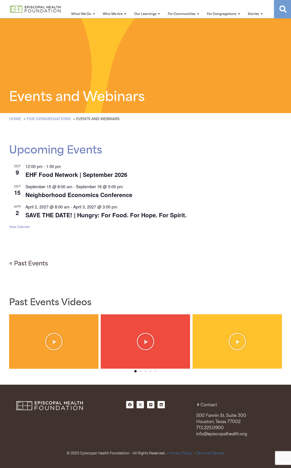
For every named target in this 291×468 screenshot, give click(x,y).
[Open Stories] (261, 14)
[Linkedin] (161, 404)
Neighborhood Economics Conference (78, 195)
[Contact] (198, 404)
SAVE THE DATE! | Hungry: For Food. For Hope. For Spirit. (106, 215)
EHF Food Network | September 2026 (76, 174)
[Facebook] (129, 404)
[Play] (53, 341)
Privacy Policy (180, 453)
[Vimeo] (150, 404)
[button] (135, 371)
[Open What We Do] (93, 14)
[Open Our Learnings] (159, 14)
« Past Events (28, 264)
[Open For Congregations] (239, 14)
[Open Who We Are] (125, 14)
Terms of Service (210, 453)
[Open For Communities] (198, 14)
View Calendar (19, 226)
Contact (209, 405)
